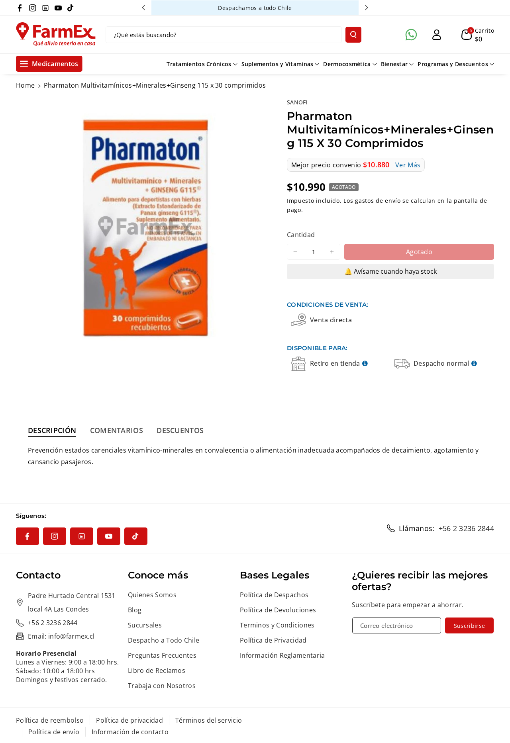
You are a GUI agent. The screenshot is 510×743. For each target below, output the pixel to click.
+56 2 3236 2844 (466, 528)
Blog (134, 610)
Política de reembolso (50, 720)
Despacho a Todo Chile (163, 640)
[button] (477, 34)
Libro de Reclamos (156, 670)
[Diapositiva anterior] (143, 7)
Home (25, 85)
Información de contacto (130, 731)
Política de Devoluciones (278, 610)
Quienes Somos (152, 594)
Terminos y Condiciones (277, 625)
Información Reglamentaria (282, 655)
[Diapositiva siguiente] (367, 7)
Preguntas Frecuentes (162, 655)
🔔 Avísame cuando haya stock (390, 271)
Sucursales (145, 625)
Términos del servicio (208, 720)
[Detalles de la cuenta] (436, 34)
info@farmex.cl (71, 636)
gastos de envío (378, 200)
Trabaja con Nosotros (162, 685)
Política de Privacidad (273, 640)
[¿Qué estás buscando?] (353, 35)
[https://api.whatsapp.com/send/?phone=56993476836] (411, 34)
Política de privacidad (129, 720)
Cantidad (301, 234)
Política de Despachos (274, 594)
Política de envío (53, 731)
